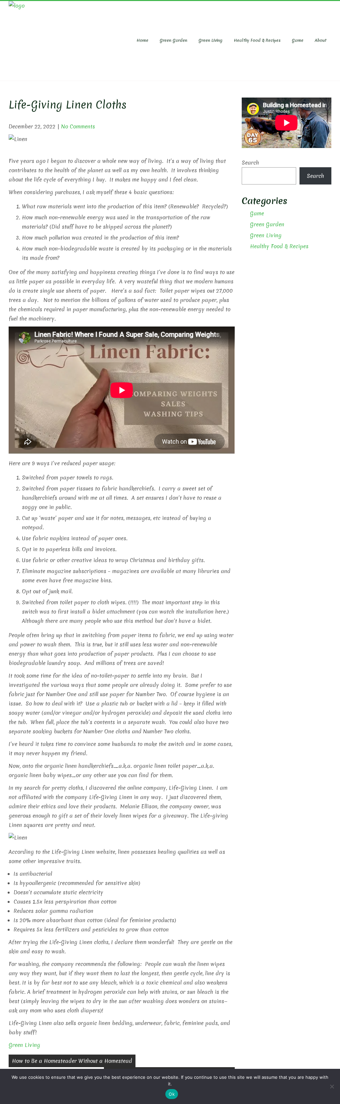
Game (297, 40)
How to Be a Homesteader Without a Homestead (72, 1061)
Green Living (210, 40)
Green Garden (173, 40)
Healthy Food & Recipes (257, 40)
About (320, 40)
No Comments (78, 126)
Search (250, 162)
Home (142, 40)
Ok (172, 1094)
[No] (331, 1086)
